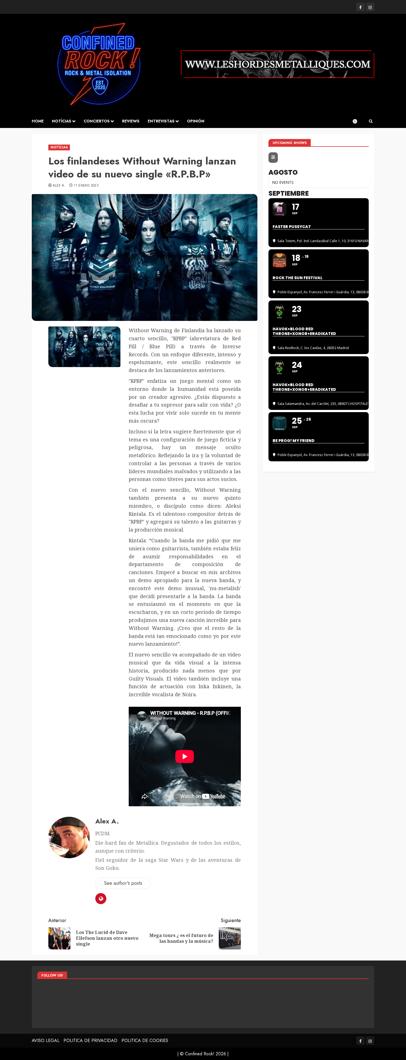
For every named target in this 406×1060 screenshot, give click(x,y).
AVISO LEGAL (45, 1040)
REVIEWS (130, 121)
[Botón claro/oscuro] (357, 121)
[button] (370, 121)
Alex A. (59, 186)
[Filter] (273, 157)
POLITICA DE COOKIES (145, 1040)
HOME (38, 121)
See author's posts (123, 883)
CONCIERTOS (97, 121)
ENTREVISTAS (161, 121)
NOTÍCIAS (61, 121)
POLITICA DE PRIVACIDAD (90, 1040)
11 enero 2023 (86, 186)
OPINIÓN (195, 121)
